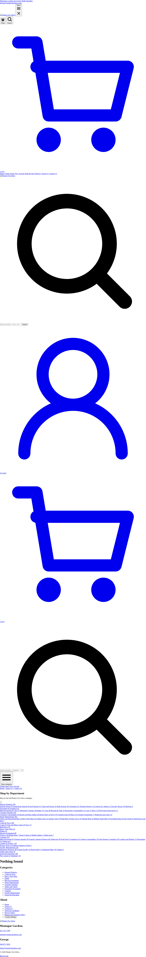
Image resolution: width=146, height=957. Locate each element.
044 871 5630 (5, 944)
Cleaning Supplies (11, 885)
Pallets (7, 878)
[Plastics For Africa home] (8, 15)
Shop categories (6, 784)
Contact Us (18, 788)
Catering (8, 891)
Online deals (4, 786)
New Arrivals (14, 786)
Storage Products (11, 872)
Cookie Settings (10, 917)
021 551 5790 (5, 931)
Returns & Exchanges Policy (15, 915)
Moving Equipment (12, 880)
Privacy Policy (10, 913)
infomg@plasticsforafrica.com (11, 3)
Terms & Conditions (12, 911)
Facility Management (12, 893)
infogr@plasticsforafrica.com (10, 948)
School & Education (12, 895)
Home (2, 788)
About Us (9, 788)
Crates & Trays (10, 874)
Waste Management (12, 883)
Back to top (4, 956)
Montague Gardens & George (10, 1)
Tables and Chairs (11, 887)
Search (24, 324)
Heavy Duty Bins (11, 876)
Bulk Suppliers (27, 1)
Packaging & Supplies (13, 889)
